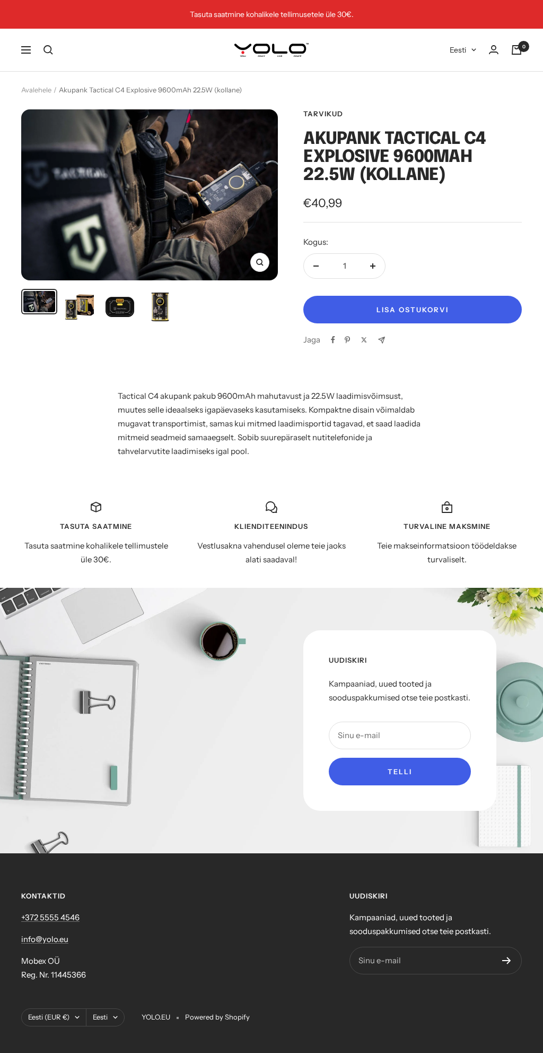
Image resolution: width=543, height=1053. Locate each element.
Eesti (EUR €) (48, 1017)
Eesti (458, 50)
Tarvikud (323, 113)
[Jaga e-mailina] (381, 340)
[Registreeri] (506, 960)
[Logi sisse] (493, 49)
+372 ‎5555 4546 (50, 917)
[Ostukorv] (516, 50)
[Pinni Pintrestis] (347, 340)
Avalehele (36, 89)
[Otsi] (48, 50)
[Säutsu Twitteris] (364, 340)
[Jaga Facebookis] (333, 340)
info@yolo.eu (44, 939)
